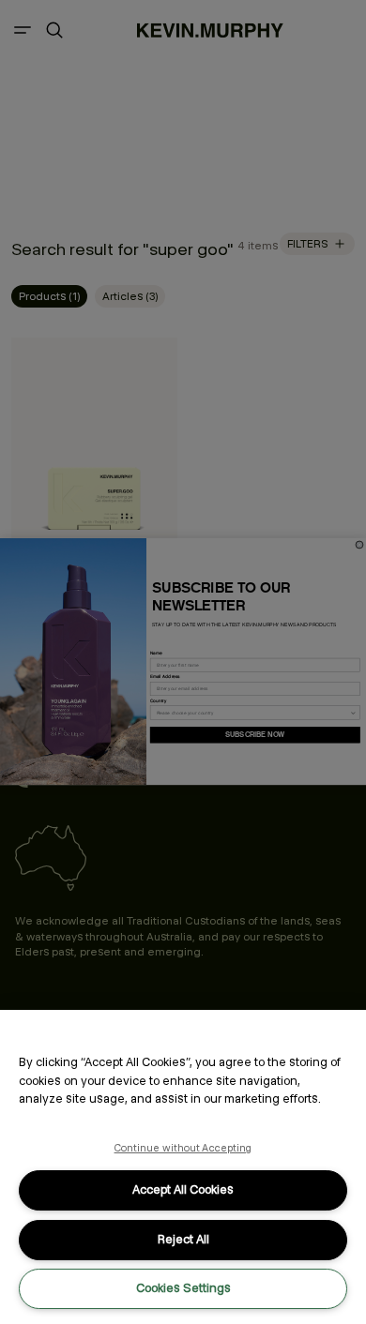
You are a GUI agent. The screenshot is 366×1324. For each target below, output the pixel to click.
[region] (183, 1167)
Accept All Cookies (183, 1189)
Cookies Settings (183, 1288)
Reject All (183, 1239)
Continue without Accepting (183, 1147)
